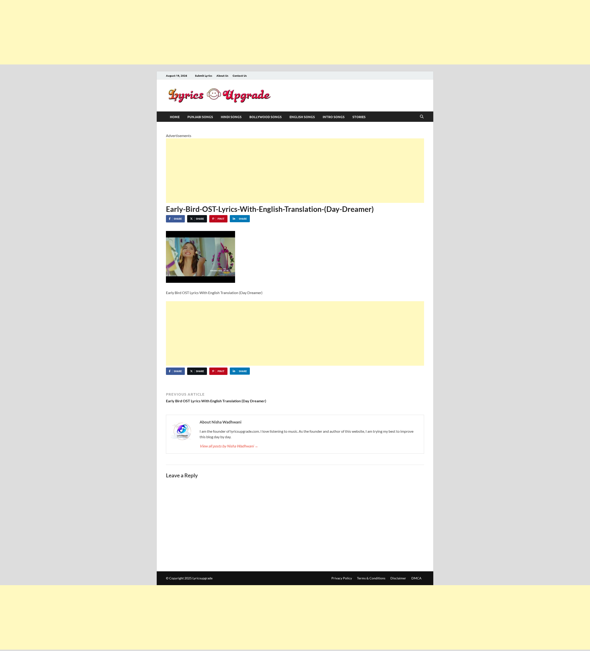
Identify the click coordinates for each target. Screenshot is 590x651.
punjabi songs (200, 117)
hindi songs (231, 117)
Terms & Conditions (371, 578)
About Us (222, 75)
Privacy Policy (341, 578)
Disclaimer (398, 578)
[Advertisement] (138, 32)
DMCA (416, 578)
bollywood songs (265, 117)
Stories (359, 117)
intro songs (334, 117)
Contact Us (240, 75)
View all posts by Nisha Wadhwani (229, 446)
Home (175, 117)
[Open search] (421, 116)
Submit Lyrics (203, 75)
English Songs (302, 117)
